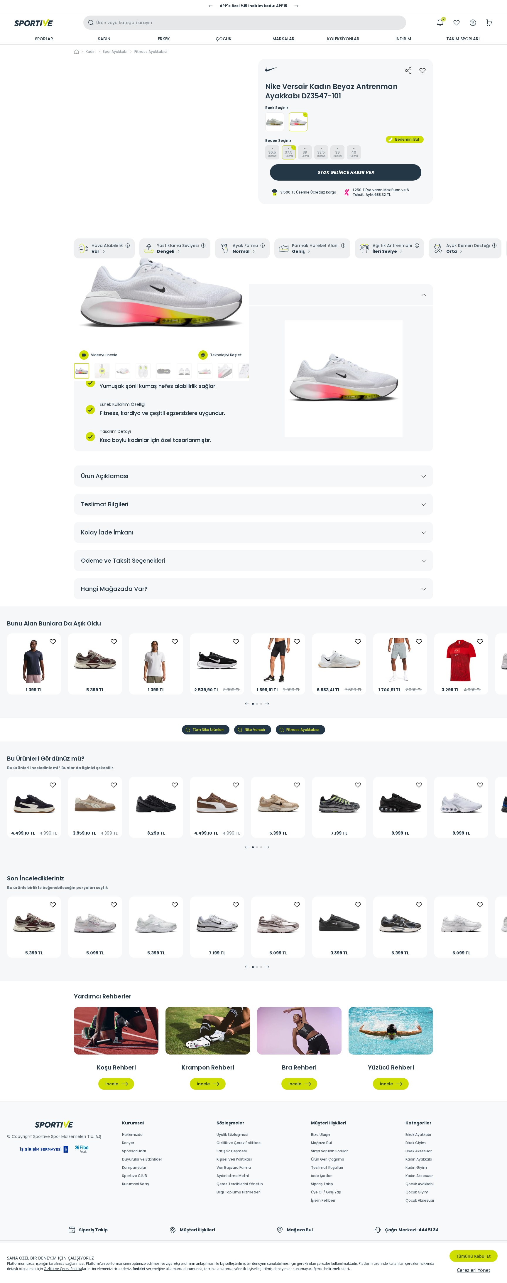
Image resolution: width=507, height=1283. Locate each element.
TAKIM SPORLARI (463, 39)
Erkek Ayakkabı (418, 1134)
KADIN (104, 39)
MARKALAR (284, 39)
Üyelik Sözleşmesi (232, 1134)
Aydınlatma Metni (233, 1175)
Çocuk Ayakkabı (419, 1184)
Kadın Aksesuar (419, 1175)
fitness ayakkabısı (150, 51)
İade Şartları (321, 1175)
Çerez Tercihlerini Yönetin (240, 1184)
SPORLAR (44, 39)
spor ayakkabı (115, 51)
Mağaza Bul (321, 1143)
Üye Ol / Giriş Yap (326, 1192)
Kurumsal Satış (135, 1184)
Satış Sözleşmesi (232, 1151)
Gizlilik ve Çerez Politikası (239, 1143)
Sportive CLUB (134, 1175)
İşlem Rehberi (323, 1200)
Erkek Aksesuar (418, 1151)
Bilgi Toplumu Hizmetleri (239, 1192)
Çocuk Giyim (416, 1192)
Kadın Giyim (416, 1167)
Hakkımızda (132, 1134)
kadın (91, 51)
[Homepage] (33, 22)
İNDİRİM (403, 39)
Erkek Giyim (415, 1143)
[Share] (408, 70)
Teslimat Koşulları (327, 1167)
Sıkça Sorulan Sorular (329, 1151)
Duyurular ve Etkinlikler (142, 1159)
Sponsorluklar (134, 1151)
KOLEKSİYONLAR (343, 39)
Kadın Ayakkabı (418, 1159)
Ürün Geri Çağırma (327, 1159)
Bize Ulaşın (320, 1134)
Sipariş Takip (322, 1184)
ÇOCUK (223, 39)
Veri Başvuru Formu (234, 1167)
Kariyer (128, 1143)
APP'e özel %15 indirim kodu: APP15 (253, 6)
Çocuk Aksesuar (419, 1200)
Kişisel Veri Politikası (234, 1159)
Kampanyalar (134, 1167)
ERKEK (164, 39)
